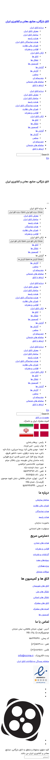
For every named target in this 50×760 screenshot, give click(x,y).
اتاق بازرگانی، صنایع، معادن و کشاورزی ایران (27, 21)
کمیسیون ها (33, 64)
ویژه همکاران (43, 566)
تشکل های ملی (42, 592)
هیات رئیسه (44, 517)
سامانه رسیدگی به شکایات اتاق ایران (33, 661)
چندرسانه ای (38, 78)
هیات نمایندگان (42, 511)
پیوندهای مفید (42, 560)
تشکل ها (34, 60)
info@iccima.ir (26, 656)
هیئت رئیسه (33, 38)
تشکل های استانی (41, 597)
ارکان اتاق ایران (37, 53)
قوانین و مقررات (31, 49)
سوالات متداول (42, 572)
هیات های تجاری (41, 543)
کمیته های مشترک (41, 609)
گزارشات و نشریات (41, 554)
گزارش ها (40, 67)
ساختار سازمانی (42, 500)
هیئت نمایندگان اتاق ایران (26, 42)
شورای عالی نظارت (30, 46)
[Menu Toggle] (48, 203)
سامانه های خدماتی (35, 82)
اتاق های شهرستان (41, 586)
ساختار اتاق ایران (30, 35)
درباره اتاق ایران (37, 28)
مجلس (35, 75)
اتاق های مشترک (41, 603)
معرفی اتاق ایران (31, 31)
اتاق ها (35, 56)
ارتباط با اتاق (38, 85)
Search (45, 155)
